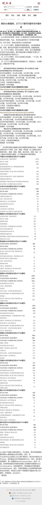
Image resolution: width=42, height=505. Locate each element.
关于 (8, 490)
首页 (7, 15)
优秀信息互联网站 (26, 498)
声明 (14, 490)
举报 (17, 490)
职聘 (23, 15)
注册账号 (36, 9)
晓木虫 (5, 19)
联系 (11, 490)
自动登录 (29, 7)
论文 (29, 15)
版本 (30, 490)
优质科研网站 (17, 498)
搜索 (35, 15)
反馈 (23, 490)
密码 (5, 9)
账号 (5, 7)
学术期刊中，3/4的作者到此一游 (10, 483)
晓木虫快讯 (12, 19)
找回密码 (36, 7)
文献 (18, 15)
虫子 (19, 29)
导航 (26, 490)
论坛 (12, 15)
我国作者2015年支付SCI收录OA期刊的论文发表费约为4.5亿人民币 (22, 481)
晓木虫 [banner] (7, 3)
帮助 (20, 490)
